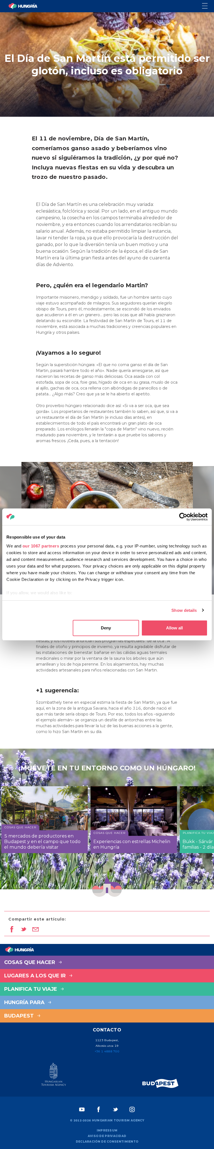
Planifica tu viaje (31, 989)
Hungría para (25, 1002)
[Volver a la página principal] (22, 6)
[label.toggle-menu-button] (208, 6)
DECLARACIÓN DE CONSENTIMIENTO (107, 1141)
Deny (106, 627)
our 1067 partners (41, 546)
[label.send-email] (35, 929)
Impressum (107, 1130)
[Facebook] (98, 1109)
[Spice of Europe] (160, 1083)
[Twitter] (115, 1109)
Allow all (174, 627)
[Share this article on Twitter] (23, 929)
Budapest (19, 1016)
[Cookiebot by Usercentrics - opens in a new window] (183, 517)
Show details (184, 610)
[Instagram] (132, 1109)
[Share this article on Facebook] (11, 929)
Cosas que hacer (30, 962)
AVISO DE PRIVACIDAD (107, 1136)
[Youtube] (82, 1109)
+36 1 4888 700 (107, 1051)
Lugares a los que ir (35, 976)
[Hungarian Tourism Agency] (53, 1075)
